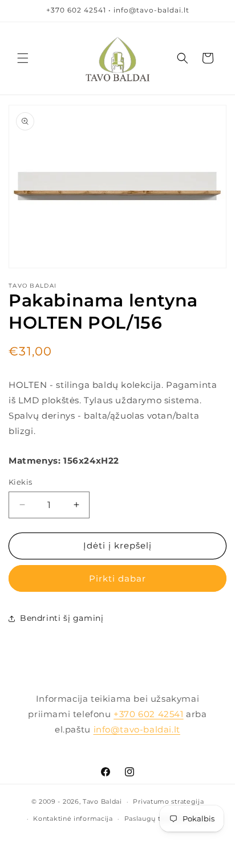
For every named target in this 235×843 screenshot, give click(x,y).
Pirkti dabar (117, 578)
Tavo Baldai (102, 801)
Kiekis (20, 481)
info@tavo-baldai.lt (137, 729)
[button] (22, 58)
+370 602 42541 (148, 714)
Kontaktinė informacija (72, 818)
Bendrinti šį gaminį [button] (61, 618)
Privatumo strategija (168, 801)
